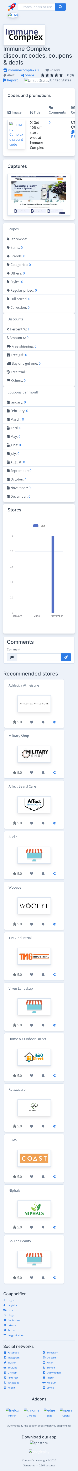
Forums (12, 1310)
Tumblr (51, 1367)
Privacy (12, 1325)
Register (12, 1305)
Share (29, 75)
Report (12, 80)
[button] (13, 15)
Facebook (13, 1352)
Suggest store (16, 1335)
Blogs (11, 1315)
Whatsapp (13, 1382)
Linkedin (12, 1372)
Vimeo (50, 1387)
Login (11, 1300)
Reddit (11, 1387)
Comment (13, 649)
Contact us (14, 1320)
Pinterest (13, 1377)
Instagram (14, 1357)
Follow (54, 70)
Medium (51, 1382)
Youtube (12, 1367)
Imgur (50, 1377)
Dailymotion (54, 1372)
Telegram (52, 1352)
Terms (11, 1330)
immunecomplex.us (23, 70)
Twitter (12, 1362)
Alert (10, 75)
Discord (51, 1357)
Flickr (50, 1362)
